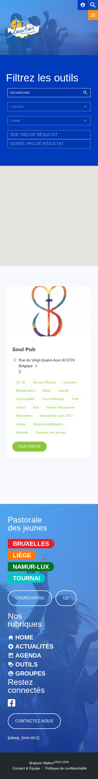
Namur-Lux (31, 566)
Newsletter (24, 416)
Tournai (26, 578)
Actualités (34, 646)
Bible (47, 390)
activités (69, 382)
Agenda (28, 655)
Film (75, 399)
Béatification (25, 390)
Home (24, 637)
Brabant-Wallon (49, 763)
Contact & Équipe (26, 768)
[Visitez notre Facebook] (11, 703)
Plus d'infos (29, 446)
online (21, 424)
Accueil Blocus (44, 382)
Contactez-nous (34, 721)
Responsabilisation (48, 424)
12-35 (20, 382)
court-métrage (53, 399)
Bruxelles (31, 543)
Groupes (30, 673)
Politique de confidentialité (66, 768)
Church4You (29, 598)
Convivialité (25, 399)
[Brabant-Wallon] (23, 39)
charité (63, 390)
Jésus (20, 407)
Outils (26, 664)
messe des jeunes (60, 407)
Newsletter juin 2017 (56, 416)
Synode (22, 432)
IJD (66, 598)
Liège (22, 555)
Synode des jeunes (51, 432)
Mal (36, 407)
